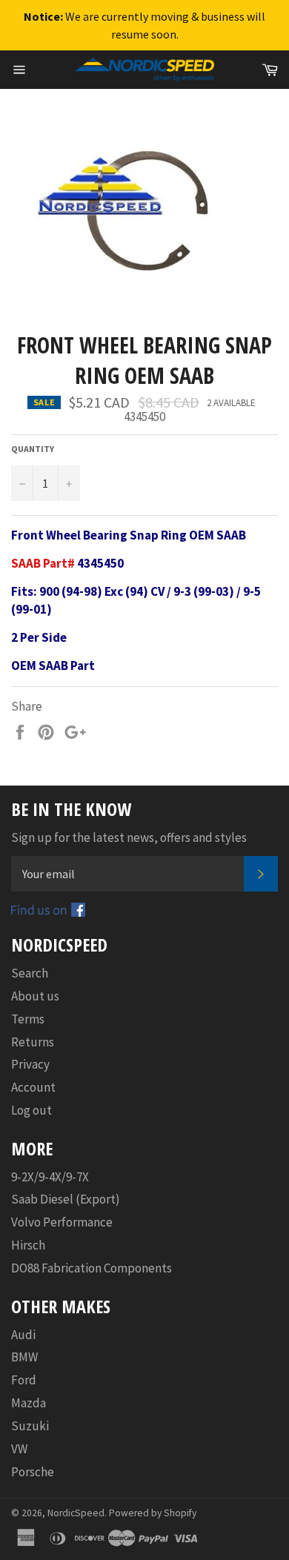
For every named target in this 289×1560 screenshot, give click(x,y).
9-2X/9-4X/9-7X (50, 1177)
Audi (23, 1335)
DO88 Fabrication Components (91, 1268)
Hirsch (28, 1245)
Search (29, 973)
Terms (27, 1019)
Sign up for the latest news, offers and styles (129, 837)
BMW (24, 1357)
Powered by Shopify (152, 1513)
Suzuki (30, 1426)
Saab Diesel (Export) (65, 1199)
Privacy (30, 1064)
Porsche (32, 1472)
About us (35, 996)
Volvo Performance (62, 1222)
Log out (31, 1110)
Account (33, 1087)
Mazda (28, 1403)
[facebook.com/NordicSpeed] (48, 912)
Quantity (32, 448)
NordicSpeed (75, 1513)
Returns (32, 1042)
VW (19, 1449)
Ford (23, 1380)
